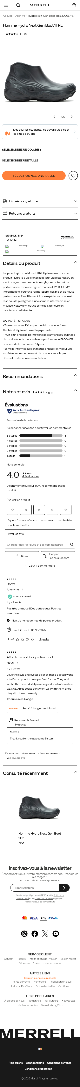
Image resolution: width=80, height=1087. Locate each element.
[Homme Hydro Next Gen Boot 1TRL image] (39, 805)
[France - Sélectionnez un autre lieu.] (40, 1049)
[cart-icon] (74, 5)
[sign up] (64, 887)
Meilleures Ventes (27, 1005)
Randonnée (34, 1000)
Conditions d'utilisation (38, 1068)
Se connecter (68, 958)
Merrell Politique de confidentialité (40, 902)
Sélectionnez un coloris (21, 149)
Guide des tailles (45, 986)
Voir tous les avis (16, 758)
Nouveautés (69, 1000)
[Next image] (71, 117)
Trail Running (51, 1000)
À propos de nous (14, 1000)
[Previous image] (55, 117)
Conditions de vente (44, 898)
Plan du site (16, 1062)
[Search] (18, 5)
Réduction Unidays (60, 981)
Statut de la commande (47, 963)
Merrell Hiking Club (52, 1005)
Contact (9, 958)
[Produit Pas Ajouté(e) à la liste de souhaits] (73, 175)
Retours (21, 958)
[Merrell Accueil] (40, 5)
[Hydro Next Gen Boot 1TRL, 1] (40, 78)
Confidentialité (35, 1062)
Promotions (39, 981)
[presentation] (40, 842)
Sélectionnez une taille (20, 160)
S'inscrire (24, 963)
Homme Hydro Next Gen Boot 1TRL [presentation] (33, 25)
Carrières (63, 986)
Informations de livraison (43, 958)
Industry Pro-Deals (22, 986)
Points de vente (21, 981)
